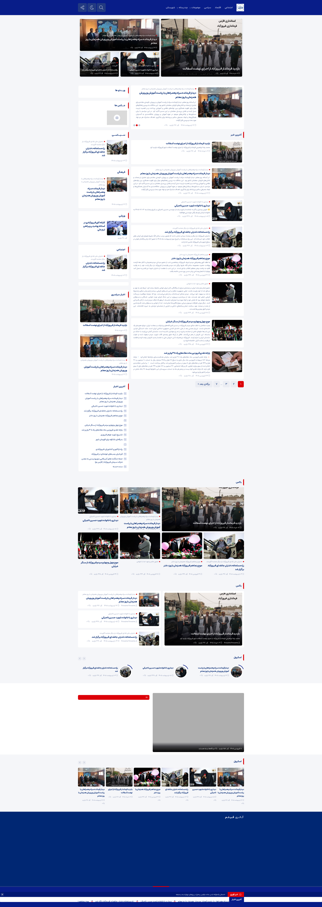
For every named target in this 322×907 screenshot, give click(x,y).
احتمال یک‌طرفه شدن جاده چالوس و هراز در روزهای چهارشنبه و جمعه (200, 894)
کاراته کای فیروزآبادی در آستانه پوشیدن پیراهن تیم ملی (94, 226)
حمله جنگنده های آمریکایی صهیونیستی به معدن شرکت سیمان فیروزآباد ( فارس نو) (102, 460)
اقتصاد (218, 8)
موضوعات (195, 8)
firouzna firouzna (231, 642)
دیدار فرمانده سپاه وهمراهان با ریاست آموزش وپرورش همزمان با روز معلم (121, 41)
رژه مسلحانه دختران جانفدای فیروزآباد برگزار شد (151, 901)
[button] (139, 125)
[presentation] (84, 658)
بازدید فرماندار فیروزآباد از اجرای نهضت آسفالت (211, 69)
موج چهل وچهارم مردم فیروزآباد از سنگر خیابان (188, 321)
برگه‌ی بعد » (204, 384)
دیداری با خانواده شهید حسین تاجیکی (193, 901)
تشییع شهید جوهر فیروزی (112, 434)
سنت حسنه (118, 466)
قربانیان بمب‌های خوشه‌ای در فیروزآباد (107, 454)
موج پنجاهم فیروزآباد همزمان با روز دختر (109, 901)
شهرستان (170, 8)
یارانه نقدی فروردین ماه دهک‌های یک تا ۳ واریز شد (187, 353)
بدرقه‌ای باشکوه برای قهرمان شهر (109, 439)
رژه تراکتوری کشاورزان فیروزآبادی (109, 449)
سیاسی (207, 8)
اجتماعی (229, 8)
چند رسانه (183, 8)
